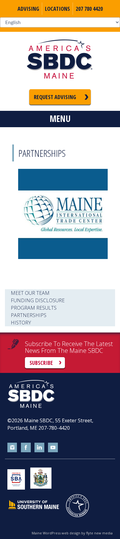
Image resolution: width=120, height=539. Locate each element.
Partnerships (28, 315)
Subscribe (41, 362)
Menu (60, 118)
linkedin (39, 448)
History (21, 322)
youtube (53, 448)
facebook (26, 448)
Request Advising (55, 97)
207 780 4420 (89, 8)
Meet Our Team (30, 293)
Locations (57, 8)
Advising (28, 8)
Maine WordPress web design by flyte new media (72, 533)
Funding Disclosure (38, 300)
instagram (12, 448)
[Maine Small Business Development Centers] (60, 60)
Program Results (34, 307)
